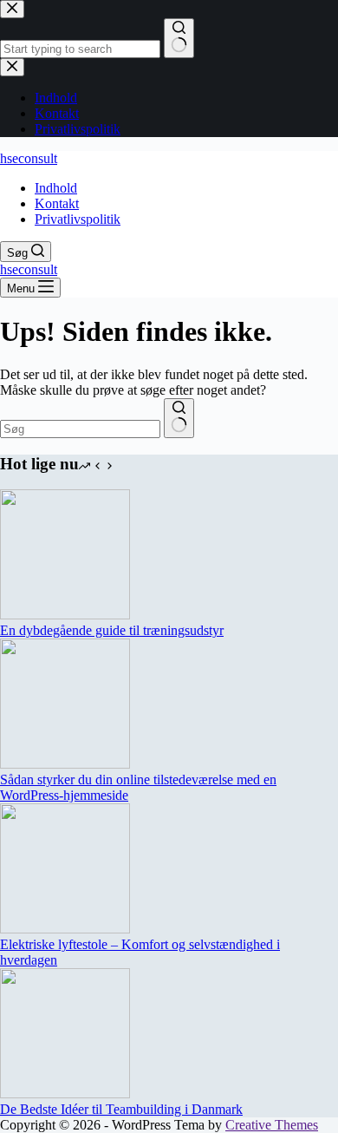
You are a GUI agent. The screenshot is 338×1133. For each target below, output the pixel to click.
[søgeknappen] (179, 418)
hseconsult (28, 158)
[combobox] (80, 429)
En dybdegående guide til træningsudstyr (112, 630)
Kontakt (57, 203)
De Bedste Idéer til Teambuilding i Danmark (121, 1109)
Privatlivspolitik (77, 219)
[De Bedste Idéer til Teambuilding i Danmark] (65, 1093)
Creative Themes (271, 1124)
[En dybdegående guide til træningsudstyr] (65, 614)
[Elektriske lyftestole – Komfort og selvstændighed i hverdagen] (65, 928)
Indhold (56, 187)
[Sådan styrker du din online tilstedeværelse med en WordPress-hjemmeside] (65, 763)
